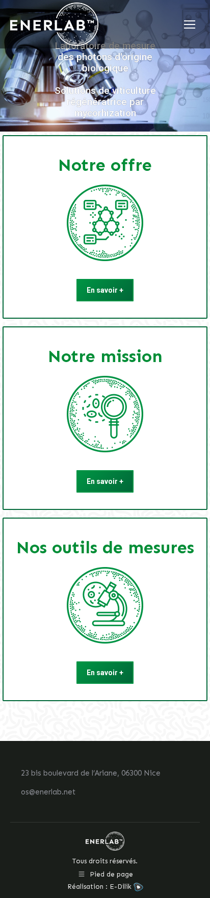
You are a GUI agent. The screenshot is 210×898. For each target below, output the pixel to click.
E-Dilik (122, 886)
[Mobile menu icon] (189, 24)
